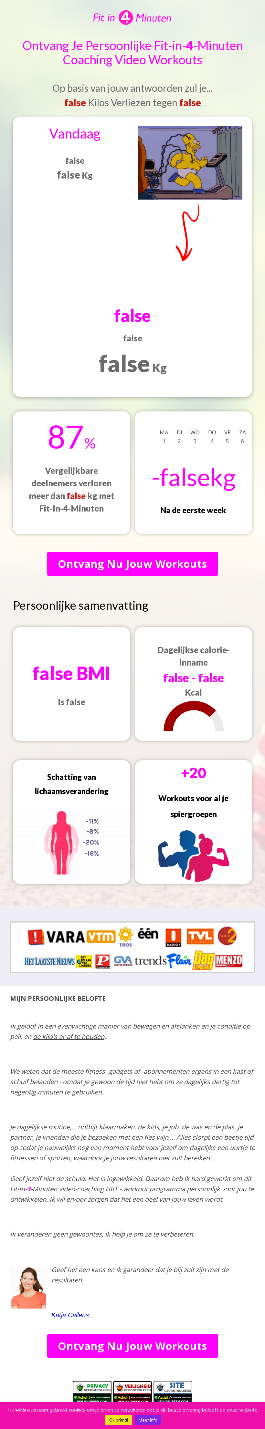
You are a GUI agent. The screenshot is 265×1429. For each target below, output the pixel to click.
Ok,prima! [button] (118, 1420)
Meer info (148, 1420)
